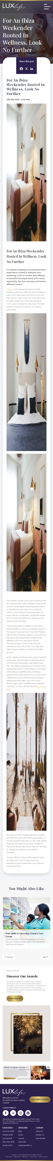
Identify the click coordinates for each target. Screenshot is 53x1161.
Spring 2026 (7, 1138)
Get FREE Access (39, 1099)
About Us (39, 1131)
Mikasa (10, 289)
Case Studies (40, 1138)
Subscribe (22, 1142)
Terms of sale (17, 1156)
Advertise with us (43, 1156)
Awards (21, 1138)
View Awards (14, 998)
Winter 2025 (7, 1145)
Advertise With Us (25, 1145)
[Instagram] (21, 1113)
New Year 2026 (8, 1142)
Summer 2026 (8, 1131)
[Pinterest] (28, 1113)
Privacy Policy (33, 1156)
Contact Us (40, 1135)
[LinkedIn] (13, 1113)
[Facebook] (6, 1113)
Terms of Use (25, 1156)
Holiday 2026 (8, 1135)
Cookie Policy (8, 1156)
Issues (20, 1135)
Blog (20, 1131)
